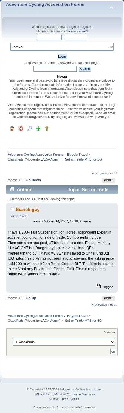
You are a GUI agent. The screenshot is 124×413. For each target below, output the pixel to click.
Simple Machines (83, 394)
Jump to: (110, 332)
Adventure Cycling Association (81, 389)
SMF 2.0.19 (41, 394)
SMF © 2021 (61, 394)
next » (112, 173)
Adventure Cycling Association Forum (45, 4)
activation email (75, 31)
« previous (99, 173)
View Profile (19, 216)
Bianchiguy (27, 209)
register (86, 27)
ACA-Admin (50, 159)
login (72, 27)
